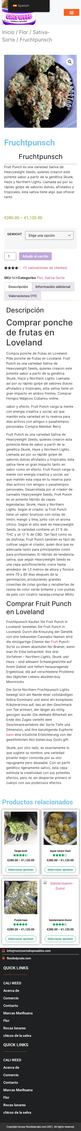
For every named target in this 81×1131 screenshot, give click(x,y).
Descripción (18, 287)
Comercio (11, 998)
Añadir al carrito (35, 256)
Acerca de (11, 991)
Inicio (8, 32)
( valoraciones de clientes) (45, 268)
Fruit (54, 642)
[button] (71, 12)
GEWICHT (14, 234)
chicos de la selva (17, 1036)
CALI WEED (12, 983)
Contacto (10, 1006)
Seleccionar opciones (21, 869)
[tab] (18, 286)
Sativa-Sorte (55, 278)
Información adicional (53, 287)
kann (10, 734)
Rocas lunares (14, 1028)
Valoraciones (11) (23, 296)
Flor (23, 32)
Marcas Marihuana (18, 1013)
